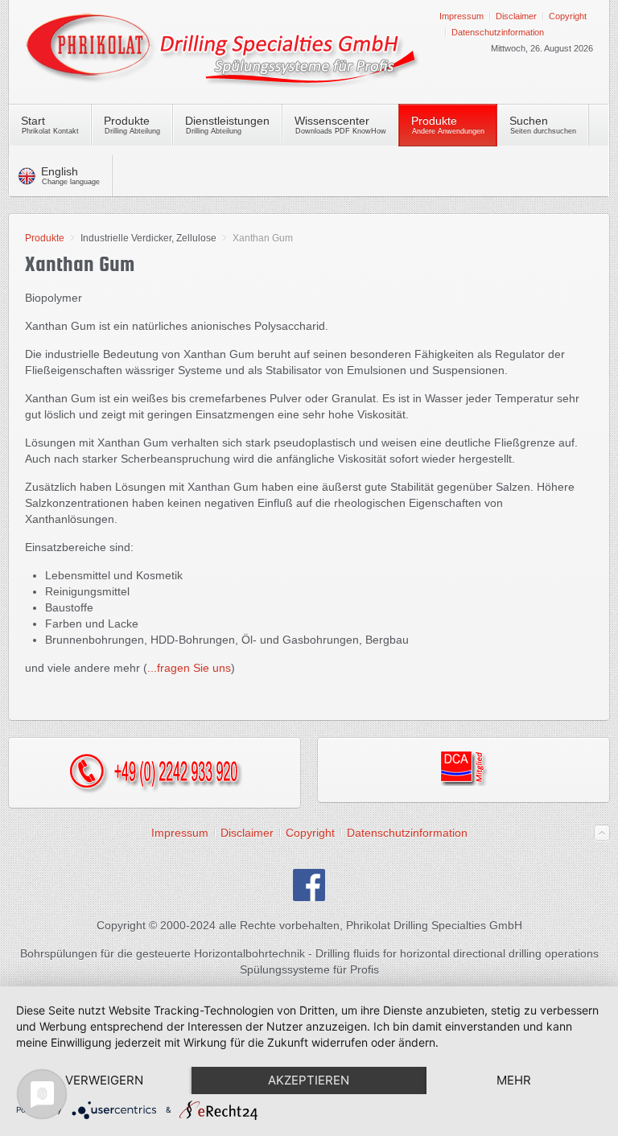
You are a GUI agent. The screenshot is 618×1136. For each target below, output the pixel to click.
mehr (513, 1080)
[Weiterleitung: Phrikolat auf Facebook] (309, 897)
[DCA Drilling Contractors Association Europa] (463, 782)
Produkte (44, 238)
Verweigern (104, 1080)
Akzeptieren (308, 1080)
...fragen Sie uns (189, 667)
